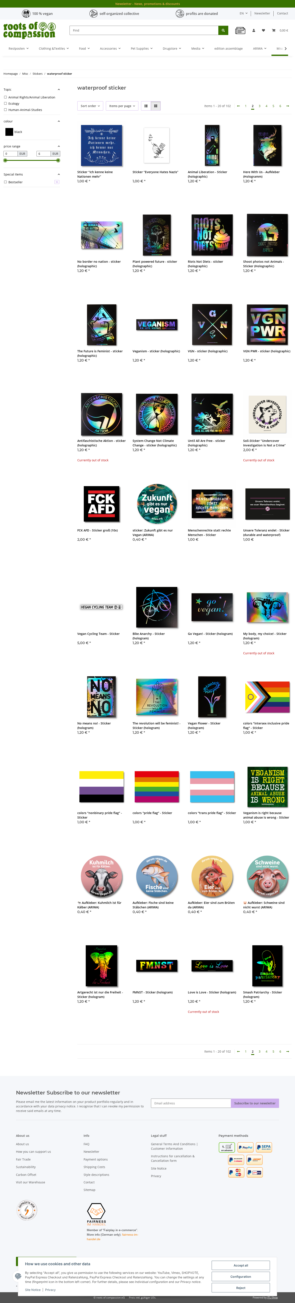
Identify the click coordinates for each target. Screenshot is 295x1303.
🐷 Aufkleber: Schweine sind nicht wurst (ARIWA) (264, 905)
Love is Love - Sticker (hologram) (212, 992)
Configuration (240, 1276)
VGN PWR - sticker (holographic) (266, 351)
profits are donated (202, 13)
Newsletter (262, 13)
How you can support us (33, 1152)
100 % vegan (42, 13)
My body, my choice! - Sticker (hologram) (265, 636)
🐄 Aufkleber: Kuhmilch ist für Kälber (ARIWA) (99, 905)
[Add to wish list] (118, 128)
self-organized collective (119, 13)
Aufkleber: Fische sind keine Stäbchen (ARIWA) (153, 905)
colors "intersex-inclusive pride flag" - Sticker (266, 725)
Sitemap (89, 1190)
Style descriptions (96, 1175)
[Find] (223, 30)
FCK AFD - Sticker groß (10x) (97, 530)
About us (22, 1144)
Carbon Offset (26, 1175)
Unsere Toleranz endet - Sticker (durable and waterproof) (266, 532)
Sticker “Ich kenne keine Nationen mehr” (95, 174)
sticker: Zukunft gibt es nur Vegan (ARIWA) (153, 532)
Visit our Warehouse (30, 1182)
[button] (254, 30)
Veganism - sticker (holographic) (156, 351)
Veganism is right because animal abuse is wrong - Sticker (266, 815)
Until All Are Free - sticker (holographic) (206, 443)
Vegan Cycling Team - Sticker (98, 634)
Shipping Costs (94, 1167)
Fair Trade (23, 1159)
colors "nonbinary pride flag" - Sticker (99, 815)
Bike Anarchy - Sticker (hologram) (149, 636)
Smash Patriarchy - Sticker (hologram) (262, 994)
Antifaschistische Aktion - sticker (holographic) (101, 443)
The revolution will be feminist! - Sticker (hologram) (157, 725)
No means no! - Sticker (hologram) (94, 725)
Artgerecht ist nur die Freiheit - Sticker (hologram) (100, 994)
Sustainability (26, 1167)
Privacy (50, 1290)
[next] (288, 106)
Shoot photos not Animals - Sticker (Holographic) (263, 263)
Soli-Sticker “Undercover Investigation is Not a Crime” (264, 443)
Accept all (241, 1265)
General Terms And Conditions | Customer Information (174, 1146)
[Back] (238, 106)
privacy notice (65, 1106)
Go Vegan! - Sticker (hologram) (210, 634)
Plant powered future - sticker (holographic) (155, 263)
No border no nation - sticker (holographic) (99, 263)
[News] (240, 30)
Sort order (88, 106)
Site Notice (33, 1290)
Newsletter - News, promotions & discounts (147, 4)
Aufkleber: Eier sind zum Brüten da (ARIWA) (211, 905)
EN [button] (242, 13)
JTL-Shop (272, 1297)
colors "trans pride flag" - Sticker (212, 813)
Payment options (96, 1159)
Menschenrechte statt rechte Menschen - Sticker (209, 532)
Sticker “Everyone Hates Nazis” (155, 172)
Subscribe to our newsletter (255, 1103)
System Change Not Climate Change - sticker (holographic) (155, 443)
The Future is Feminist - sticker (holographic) (100, 353)
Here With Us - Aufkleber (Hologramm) (261, 174)
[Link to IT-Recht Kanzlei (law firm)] (27, 1210)
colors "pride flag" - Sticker (152, 813)
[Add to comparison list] (107, 128)
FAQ (86, 1144)
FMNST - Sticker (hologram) (153, 992)
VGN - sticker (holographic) (207, 351)
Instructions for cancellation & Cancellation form (173, 1158)
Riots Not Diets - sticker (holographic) (205, 263)
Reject (240, 1288)
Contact (282, 13)
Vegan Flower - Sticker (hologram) (204, 725)
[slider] (5, 160)
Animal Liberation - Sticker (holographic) (207, 174)
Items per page (120, 106)
